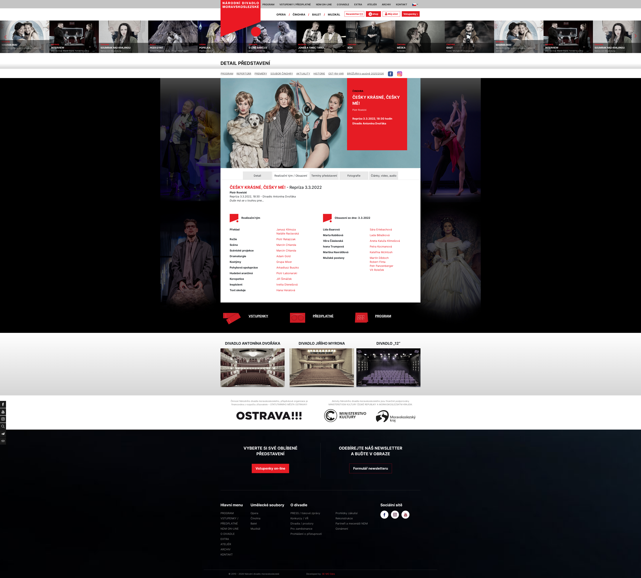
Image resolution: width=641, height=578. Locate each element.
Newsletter (352, 14)
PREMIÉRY (261, 73)
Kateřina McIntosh (381, 252)
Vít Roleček (377, 269)
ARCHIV (226, 549)
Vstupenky (410, 14)
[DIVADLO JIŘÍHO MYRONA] (322, 367)
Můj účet (392, 14)
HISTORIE (319, 73)
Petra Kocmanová (381, 246)
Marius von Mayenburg (61, 51)
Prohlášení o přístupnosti (306, 533)
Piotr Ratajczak (286, 239)
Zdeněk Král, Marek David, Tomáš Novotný (21, 51)
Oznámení (342, 528)
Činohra (255, 518)
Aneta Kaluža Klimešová (385, 240)
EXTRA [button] (358, 4)
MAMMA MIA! (454, 45)
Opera (254, 513)
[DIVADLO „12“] (388, 367)
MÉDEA (352, 47)
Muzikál (255, 528)
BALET (316, 14)
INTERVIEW (8, 47)
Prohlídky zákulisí (347, 513)
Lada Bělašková (380, 235)
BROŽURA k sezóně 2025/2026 (365, 73)
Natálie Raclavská (287, 233)
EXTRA (225, 539)
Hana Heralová (285, 290)
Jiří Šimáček (284, 278)
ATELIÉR (226, 544)
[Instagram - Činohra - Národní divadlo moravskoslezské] (399, 73)
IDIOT (400, 47)
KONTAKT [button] (401, 4)
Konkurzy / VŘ (299, 518)
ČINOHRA (299, 14)
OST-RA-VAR (336, 73)
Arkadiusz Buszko (287, 267)
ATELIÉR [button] (372, 4)
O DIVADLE (228, 533)
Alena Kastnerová (207, 51)
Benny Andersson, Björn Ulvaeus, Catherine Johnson (466, 49)
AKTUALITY (303, 73)
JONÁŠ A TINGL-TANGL (262, 47)
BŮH (300, 47)
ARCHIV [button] (386, 4)
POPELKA (155, 47)
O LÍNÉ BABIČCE (208, 47)
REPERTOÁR (244, 73)
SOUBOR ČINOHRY (281, 73)
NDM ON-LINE (230, 528)
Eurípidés (352, 51)
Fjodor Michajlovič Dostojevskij (411, 51)
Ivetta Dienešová (287, 284)
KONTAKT (227, 554)
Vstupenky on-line (270, 468)
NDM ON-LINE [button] (324, 4)
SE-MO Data (328, 573)
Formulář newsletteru (370, 468)
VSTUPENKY (258, 316)
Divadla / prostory (301, 523)
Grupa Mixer (284, 261)
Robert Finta (377, 261)
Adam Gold (283, 256)
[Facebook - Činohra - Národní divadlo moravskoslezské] (390, 73)
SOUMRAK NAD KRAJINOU (66, 47)
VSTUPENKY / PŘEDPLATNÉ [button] (295, 4)
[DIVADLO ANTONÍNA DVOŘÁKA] (253, 367)
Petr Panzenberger (381, 265)
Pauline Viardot (157, 51)
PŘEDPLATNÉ (323, 316)
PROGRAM (227, 73)
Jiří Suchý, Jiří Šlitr (257, 51)
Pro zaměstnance (301, 528)
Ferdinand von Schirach (308, 51)
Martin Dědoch (379, 257)
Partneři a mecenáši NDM (352, 523)
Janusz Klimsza (286, 229)
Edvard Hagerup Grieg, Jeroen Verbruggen (119, 51)
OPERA (281, 14)
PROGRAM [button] (268, 4)
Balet (254, 523)
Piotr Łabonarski (286, 273)
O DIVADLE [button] (343, 4)
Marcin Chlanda (286, 244)
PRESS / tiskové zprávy (305, 513)
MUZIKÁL (334, 14)
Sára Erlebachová (381, 229)
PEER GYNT (107, 47)
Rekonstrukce (344, 518)
